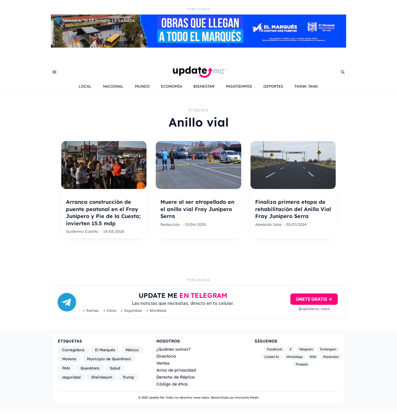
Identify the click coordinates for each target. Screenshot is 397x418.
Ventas (163, 363)
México (132, 349)
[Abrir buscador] (342, 72)
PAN (66, 368)
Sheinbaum (101, 377)
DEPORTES (273, 86)
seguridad (71, 377)
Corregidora (73, 349)
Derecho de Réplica (175, 376)
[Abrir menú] (54, 72)
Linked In (271, 357)
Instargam (328, 349)
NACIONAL (113, 86)
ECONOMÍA (171, 86)
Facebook (274, 349)
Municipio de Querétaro (109, 358)
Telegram (306, 349)
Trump (128, 377)
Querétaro (90, 368)
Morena (69, 358)
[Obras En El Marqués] (198, 46)
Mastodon (331, 357)
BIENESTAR (203, 86)
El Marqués (105, 349)
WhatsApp (294, 357)
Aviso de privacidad (176, 369)
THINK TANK (306, 86)
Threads (302, 364)
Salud (115, 368)
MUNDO (142, 86)
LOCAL (85, 86)
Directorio (166, 356)
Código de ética (172, 383)
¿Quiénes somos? (173, 349)
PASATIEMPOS (239, 86)
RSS (313, 357)
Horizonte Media (247, 397)
